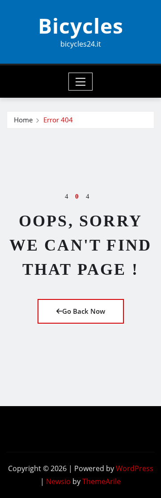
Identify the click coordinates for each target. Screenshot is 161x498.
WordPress (134, 468)
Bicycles (80, 25)
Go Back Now (83, 311)
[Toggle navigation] (80, 82)
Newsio (58, 481)
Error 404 (58, 119)
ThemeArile (101, 481)
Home (23, 119)
